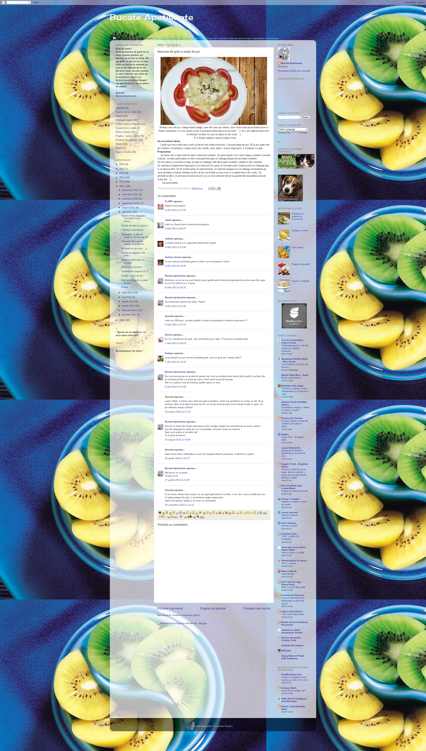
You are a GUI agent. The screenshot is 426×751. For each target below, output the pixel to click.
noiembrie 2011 (130, 194)
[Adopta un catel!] (290, 200)
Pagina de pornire (213, 608)
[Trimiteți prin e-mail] (210, 188)
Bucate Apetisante (151, 17)
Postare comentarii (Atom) (186, 615)
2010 (122, 320)
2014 (122, 173)
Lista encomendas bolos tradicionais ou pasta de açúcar (293, 601)
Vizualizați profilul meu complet (294, 71)
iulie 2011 (127, 212)
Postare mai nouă (170, 608)
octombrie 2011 (130, 198)
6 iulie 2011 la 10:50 (175, 247)
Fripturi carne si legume (128, 124)
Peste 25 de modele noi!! (293, 690)
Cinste (124, 287)
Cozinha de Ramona (292, 595)
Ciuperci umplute (300, 281)
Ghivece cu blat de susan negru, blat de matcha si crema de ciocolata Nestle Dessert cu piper (294, 473)
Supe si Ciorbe (123, 152)
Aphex (285, 434)
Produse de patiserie (126, 140)
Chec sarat (297, 247)
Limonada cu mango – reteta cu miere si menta (295, 408)
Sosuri (119, 148)
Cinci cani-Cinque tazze (292, 614)
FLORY (169, 201)
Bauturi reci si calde (126, 112)
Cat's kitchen (288, 523)
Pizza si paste (123, 132)
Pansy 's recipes (290, 499)
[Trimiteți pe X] (216, 188)
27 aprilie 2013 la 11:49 (177, 480)
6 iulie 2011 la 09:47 (175, 228)
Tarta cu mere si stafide (292, 552)
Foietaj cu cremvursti (132, 230)
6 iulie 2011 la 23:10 (175, 324)
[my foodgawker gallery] (294, 327)
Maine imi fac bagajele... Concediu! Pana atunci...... (134, 218)
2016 (122, 164)
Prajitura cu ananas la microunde (298, 216)
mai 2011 (127, 297)
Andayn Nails (289, 688)
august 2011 (129, 207)
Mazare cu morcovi (131, 267)
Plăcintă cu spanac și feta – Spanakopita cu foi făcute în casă (295, 391)
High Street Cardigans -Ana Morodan (294, 700)
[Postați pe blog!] (213, 188)
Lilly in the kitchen (292, 611)
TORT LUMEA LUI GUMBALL (290, 538)
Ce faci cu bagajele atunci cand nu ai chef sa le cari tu (294, 678)
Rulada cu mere (300, 230)
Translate (303, 132)
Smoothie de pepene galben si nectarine (132, 242)
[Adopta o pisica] (296, 168)
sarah (168, 220)
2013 (122, 177)
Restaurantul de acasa (294, 560)
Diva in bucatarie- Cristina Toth (291, 639)
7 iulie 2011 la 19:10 (175, 362)
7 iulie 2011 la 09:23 (175, 343)
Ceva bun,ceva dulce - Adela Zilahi (294, 548)
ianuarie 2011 (129, 314)
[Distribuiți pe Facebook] (219, 188)
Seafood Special (289, 515)
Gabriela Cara (289, 534)
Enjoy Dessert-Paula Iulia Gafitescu (292, 657)
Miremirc (286, 650)
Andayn (169, 353)
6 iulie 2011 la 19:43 (175, 266)
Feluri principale (124, 120)
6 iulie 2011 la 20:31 (175, 287)
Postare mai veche (257, 608)
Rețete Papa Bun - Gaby (295, 375)
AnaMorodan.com (291, 674)
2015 (122, 169)
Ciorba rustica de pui (132, 275)
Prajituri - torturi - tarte (127, 136)
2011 (122, 186)
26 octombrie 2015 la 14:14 (179, 505)
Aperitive (120, 108)
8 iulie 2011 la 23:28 (175, 386)
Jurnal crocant (289, 512)
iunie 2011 (127, 292)
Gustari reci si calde (126, 128)
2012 (122, 182)
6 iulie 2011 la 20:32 (175, 306)
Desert (119, 116)
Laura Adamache (290, 448)
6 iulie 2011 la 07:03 (175, 210)
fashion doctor (173, 257)
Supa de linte (287, 574)
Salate (119, 144)
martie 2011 (128, 306)
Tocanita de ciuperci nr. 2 (134, 271)
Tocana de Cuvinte (292, 418)
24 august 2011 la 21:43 (177, 411)
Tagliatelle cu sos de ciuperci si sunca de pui (134, 235)
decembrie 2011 (131, 190)
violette (169, 238)
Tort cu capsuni (288, 563)
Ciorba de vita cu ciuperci (134, 225)
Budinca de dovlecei (291, 377)
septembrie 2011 (131, 203)
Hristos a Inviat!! (289, 526)
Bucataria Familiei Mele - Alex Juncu (294, 360)
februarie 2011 (130, 310)
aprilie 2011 (128, 301)
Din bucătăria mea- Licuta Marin (292, 487)
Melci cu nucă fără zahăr (293, 587)
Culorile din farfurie (292, 645)
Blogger (229, 726)
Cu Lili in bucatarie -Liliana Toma (292, 341)
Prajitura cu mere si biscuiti (294, 491)
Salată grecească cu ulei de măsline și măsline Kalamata (294, 348)
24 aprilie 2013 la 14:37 (177, 458)
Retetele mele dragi (292, 385)
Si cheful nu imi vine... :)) (134, 248)
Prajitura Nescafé (301, 264)
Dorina (168, 335)
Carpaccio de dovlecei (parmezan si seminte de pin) (293, 453)
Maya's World (289, 571)
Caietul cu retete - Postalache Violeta (292, 631)
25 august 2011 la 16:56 (177, 439)
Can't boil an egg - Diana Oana (291, 583)
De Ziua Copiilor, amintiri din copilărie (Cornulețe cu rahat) (294, 424)
